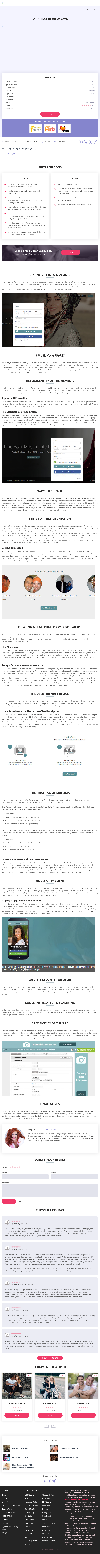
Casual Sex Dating (31, 1509)
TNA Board (29, 1530)
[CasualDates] (6, 1457)
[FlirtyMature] (6, 1466)
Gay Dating (29, 1498)
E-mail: (54, 1172)
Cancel (21, 1201)
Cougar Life (29, 1523)
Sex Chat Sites (7, 1523)
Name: (4, 1172)
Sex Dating (29, 1516)
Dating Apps (46, 1512)
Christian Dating (48, 1495)
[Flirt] (50, 128)
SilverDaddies (47, 1516)
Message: (6, 1182)
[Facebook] (81, 142)
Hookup (45, 1509)
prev (46, 1426)
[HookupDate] (54, 1448)
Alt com (27, 1544)
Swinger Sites (6, 1532)
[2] (13, 1167)
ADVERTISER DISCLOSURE (11, 1505)
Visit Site (50, 114)
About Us (5, 1502)
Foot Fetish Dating (31, 1505)
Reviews (4, 1498)
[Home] (2, 3)
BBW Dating (46, 1502)
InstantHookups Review (69, 1457)
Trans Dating (29, 1512)
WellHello (45, 1534)
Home (4, 1495)
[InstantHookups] (54, 1457)
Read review (17, 1410)
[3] (15, 1167)
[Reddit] (44, 1481)
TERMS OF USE (7, 1516)
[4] (17, 1167)
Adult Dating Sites (48, 1505)
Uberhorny (46, 1530)
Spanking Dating (31, 1541)
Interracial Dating (31, 1502)
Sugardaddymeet (48, 1523)
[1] (10, 1167)
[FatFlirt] (6, 1448)
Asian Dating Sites (10, 154)
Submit (9, 1201)
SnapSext (28, 1534)
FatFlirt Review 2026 (20, 1448)
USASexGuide (47, 1537)
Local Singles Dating (49, 1498)
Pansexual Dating (48, 1541)
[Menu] (97, 3)
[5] (20, 1167)
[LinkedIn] (86, 142)
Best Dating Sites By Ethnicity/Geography (19, 148)
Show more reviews (50, 1358)
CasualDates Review (20, 1457)
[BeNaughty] (64, 128)
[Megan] (14, 1138)
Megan (31, 1129)
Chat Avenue (29, 1520)
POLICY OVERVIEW (8, 1512)
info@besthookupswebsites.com (76, 1500)
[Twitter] (90, 142)
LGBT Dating (29, 1495)
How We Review (7, 1509)
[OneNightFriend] (35, 128)
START (70, 252)
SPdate (27, 1527)
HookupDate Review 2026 (69, 1448)
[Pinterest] (95, 142)
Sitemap (5, 1520)
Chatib (44, 1520)
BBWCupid (46, 1527)
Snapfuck (28, 1537)
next (53, 1426)
